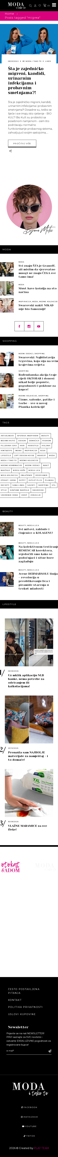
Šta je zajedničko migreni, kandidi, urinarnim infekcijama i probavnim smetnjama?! (26, 80)
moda (52, 455)
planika (49, 480)
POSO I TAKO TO (13, 937)
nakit (46, 465)
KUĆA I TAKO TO (12, 928)
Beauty (22, 525)
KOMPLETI (8, 908)
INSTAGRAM (30, 1117)
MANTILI (7, 913)
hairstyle (33, 446)
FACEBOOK (30, 1107)
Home (9, 13)
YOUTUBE (31, 1126)
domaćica (34, 441)
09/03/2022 (13, 61)
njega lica (34, 470)
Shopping (39, 354)
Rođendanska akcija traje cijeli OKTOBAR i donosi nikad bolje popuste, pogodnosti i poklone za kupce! (38, 382)
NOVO (5, 880)
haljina (46, 446)
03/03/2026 (13, 671)
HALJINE (7, 899)
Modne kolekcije (48, 302)
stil (54, 485)
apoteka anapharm (27, 436)
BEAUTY (40, 885)
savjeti (31, 485)
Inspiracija (25, 302)
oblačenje (26, 475)
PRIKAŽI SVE (10, 956)
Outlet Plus (35, 480)
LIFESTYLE (42, 889)
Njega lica (33, 525)
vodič (24, 495)
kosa (42, 450)
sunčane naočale (19, 490)
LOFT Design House (24, 455)
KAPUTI (6, 918)
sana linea (18, 485)
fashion (46, 441)
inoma (18, 450)
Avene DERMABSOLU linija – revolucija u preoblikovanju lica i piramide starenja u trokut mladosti (38, 581)
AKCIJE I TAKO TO (14, 947)
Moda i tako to (33, 61)
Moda (21, 262)
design (22, 441)
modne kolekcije (29, 460)
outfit (22, 480)
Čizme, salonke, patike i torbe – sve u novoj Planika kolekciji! (37, 403)
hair (22, 446)
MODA (39, 880)
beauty (45, 436)
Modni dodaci (26, 354)
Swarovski (38, 490)
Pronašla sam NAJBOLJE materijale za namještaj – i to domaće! (28, 756)
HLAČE (6, 894)
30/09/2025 (13, 822)
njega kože (19, 470)
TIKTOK (30, 1136)
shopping (43, 485)
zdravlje (35, 495)
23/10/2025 (13, 748)
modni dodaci (32, 465)
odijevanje (41, 475)
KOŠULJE (7, 889)
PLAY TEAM (41, 1148)
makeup (41, 455)
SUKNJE (6, 904)
